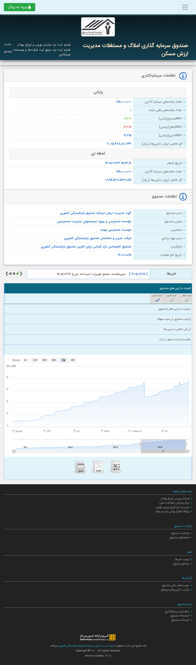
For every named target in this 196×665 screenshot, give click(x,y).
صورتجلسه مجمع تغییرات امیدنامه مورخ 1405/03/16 (91, 274)
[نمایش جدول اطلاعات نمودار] (80, 468)
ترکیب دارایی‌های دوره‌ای (175, 589)
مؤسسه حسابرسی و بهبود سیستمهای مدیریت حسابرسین (94, 221)
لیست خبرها (182, 559)
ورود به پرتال (17, 7)
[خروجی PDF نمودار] (98, 468)
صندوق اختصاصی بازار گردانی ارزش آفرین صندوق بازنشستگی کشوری (86, 246)
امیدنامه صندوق (180, 620)
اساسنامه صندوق (179, 615)
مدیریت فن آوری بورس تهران (172, 507)
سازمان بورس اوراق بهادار (175, 498)
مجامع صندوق (181, 563)
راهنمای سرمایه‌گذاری (177, 611)
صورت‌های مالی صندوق (175, 585)
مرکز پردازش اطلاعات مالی (174, 503)
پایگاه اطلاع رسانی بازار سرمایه (172, 511)
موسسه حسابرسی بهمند (115, 230)
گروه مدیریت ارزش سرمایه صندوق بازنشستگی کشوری (95, 213)
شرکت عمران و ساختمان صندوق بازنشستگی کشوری (97, 238)
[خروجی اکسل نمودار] (116, 468)
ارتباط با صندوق (180, 533)
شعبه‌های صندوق (179, 537)
